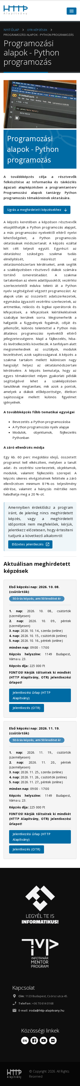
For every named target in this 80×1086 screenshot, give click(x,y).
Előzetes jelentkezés (28, 544)
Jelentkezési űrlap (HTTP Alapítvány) (32, 695)
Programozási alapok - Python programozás (39, 35)
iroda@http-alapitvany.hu (46, 1010)
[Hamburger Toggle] (71, 11)
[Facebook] (34, 1040)
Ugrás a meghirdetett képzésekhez (34, 210)
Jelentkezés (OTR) (26, 708)
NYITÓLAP (11, 30)
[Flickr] (53, 1040)
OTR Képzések (37, 30)
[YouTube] (43, 1040)
